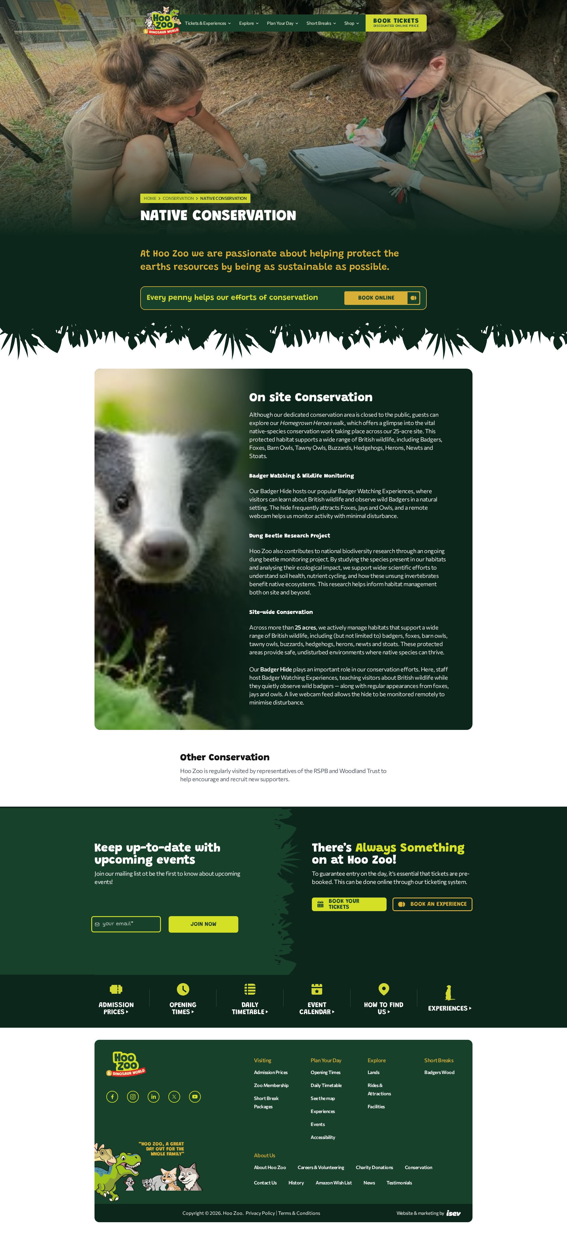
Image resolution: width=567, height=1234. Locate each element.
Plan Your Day (280, 23)
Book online (376, 298)
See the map (323, 1098)
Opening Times (325, 1072)
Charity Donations (374, 1167)
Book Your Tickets (344, 904)
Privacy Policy (260, 1213)
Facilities (376, 1106)
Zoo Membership (271, 1085)
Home (150, 198)
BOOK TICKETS (396, 22)
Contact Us (265, 1182)
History (296, 1182)
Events (318, 1124)
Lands (373, 1072)
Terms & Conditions (299, 1213)
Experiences (323, 1111)
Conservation (178, 198)
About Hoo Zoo (270, 1167)
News (369, 1182)
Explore (247, 23)
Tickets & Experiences (206, 23)
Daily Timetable (326, 1085)
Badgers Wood (439, 1072)
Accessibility (323, 1137)
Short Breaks (319, 23)
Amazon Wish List (334, 1182)
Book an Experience (438, 904)
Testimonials (399, 1182)
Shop (349, 23)
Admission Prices (271, 1072)
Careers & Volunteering (321, 1167)
